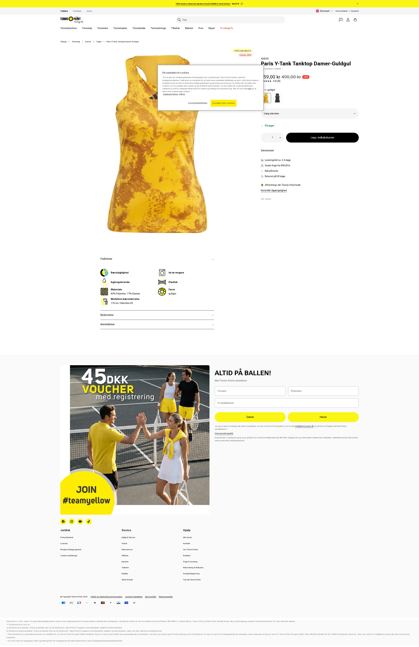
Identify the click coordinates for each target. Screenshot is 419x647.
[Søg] (179, 19)
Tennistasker (120, 28)
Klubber (125, 573)
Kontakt (186, 543)
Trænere (125, 567)
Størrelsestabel (267, 150)
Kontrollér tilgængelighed (274, 190)
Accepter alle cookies (223, 103)
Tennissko (102, 28)
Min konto (187, 537)
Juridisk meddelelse (133, 597)
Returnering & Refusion (193, 567)
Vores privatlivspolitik (224, 433)
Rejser (212, 28)
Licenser (64, 543)
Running (77, 11)
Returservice (127, 549)
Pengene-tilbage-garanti (70, 549)
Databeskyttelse (170, 94)
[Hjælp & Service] (340, 19)
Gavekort (355, 11)
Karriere (125, 561)
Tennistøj (87, 28)
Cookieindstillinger (197, 103)
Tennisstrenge (158, 28)
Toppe (98, 41)
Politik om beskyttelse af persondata (106, 597)
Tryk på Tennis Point (192, 580)
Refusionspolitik (166, 597)
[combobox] (230, 19)
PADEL (89, 11)
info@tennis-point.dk (304, 426)
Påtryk (182, 94)
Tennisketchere (68, 28)
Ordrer (124, 543)
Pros (201, 28)
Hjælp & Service (128, 537)
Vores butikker (341, 11)
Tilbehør (175, 28)
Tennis (64, 11)
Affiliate (125, 555)
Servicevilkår (150, 597)
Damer (88, 41)
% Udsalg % (226, 28)
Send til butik (127, 580)
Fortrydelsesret (66, 537)
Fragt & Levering (190, 561)
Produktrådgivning (191, 573)
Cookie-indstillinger (68, 555)
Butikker (186, 555)
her (249, 88)
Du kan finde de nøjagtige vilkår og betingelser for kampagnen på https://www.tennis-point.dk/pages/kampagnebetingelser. (65, 641)
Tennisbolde (138, 28)
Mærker (189, 28)
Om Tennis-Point (190, 549)
